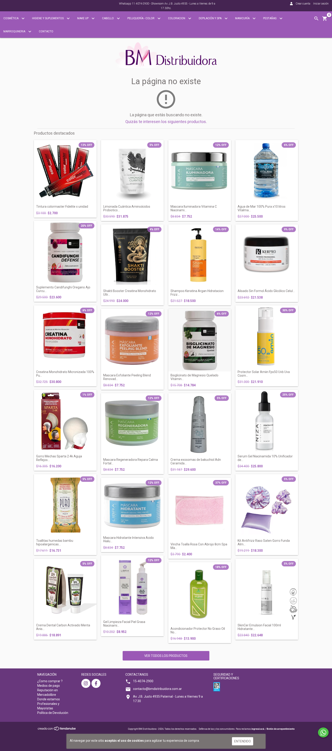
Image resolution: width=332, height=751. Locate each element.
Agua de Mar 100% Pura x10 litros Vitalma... (261, 208)
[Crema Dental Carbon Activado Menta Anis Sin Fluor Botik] (65, 590)
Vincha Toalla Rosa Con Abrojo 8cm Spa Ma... (199, 546)
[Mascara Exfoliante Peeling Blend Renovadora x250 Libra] (132, 340)
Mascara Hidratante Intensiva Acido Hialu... (128, 539)
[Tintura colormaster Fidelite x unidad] (65, 171)
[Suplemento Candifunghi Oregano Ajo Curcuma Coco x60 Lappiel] (65, 252)
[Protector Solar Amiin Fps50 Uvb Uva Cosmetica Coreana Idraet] (266, 336)
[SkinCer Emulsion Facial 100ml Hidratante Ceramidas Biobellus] (266, 590)
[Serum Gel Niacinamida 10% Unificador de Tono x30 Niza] (266, 421)
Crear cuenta (303, 3)
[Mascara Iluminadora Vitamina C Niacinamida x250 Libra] (199, 171)
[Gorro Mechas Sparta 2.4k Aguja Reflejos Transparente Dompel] (65, 421)
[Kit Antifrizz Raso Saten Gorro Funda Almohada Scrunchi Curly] (266, 505)
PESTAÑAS (270, 18)
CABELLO (108, 18)
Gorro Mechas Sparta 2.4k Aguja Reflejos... (59, 458)
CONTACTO (46, 31)
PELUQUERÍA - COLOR (141, 18)
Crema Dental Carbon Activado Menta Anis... (63, 627)
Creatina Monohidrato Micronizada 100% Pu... (65, 373)
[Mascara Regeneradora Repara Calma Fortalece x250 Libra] (132, 424)
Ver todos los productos (165, 656)
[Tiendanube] (57, 730)
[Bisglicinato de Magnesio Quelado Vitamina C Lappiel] (199, 340)
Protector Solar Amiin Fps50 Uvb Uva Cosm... (264, 373)
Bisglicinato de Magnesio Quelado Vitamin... (194, 377)
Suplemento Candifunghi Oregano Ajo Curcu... (63, 289)
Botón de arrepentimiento (281, 729)
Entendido (242, 741)
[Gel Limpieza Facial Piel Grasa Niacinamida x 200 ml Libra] (132, 586)
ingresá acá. (258, 729)
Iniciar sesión (321, 3)
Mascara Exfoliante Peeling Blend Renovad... (127, 377)
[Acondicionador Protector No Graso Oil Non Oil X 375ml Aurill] (199, 593)
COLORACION (177, 18)
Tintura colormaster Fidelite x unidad (62, 206)
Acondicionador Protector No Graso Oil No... (198, 630)
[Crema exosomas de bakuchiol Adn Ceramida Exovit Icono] (199, 424)
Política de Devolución (52, 713)
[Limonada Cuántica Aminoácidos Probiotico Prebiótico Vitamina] (132, 171)
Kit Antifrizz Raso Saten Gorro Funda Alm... (264, 542)
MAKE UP (83, 18)
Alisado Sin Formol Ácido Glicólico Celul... (266, 291)
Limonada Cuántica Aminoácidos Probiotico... (126, 208)
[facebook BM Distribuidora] (96, 683)
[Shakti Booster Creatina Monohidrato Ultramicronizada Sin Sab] (132, 255)
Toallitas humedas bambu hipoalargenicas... (54, 542)
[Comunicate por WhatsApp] (323, 732)
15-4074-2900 (143, 681)
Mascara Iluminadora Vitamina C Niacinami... (194, 208)
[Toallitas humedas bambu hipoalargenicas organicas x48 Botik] (65, 505)
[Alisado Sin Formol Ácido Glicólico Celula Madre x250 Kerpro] (266, 255)
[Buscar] (316, 18)
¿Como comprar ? (50, 681)
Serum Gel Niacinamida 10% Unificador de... (265, 458)
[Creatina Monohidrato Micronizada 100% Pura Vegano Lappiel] (65, 336)
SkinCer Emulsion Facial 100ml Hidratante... (259, 627)
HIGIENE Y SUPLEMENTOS (48, 18)
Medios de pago (48, 685)
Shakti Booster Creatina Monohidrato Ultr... (129, 292)
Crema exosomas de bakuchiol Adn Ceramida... (196, 461)
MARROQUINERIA (14, 31)
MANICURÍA (242, 18)
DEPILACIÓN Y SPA (210, 18)
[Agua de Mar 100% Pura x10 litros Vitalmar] (266, 171)
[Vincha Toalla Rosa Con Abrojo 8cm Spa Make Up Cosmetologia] (199, 509)
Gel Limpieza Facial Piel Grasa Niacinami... (124, 623)
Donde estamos (48, 699)
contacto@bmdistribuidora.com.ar (157, 689)
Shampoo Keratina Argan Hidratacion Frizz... (197, 292)
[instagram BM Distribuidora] (85, 683)
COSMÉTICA (11, 18)
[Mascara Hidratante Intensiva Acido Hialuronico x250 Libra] (132, 506)
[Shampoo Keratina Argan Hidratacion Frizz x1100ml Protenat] (199, 255)
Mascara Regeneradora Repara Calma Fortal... (130, 461)
